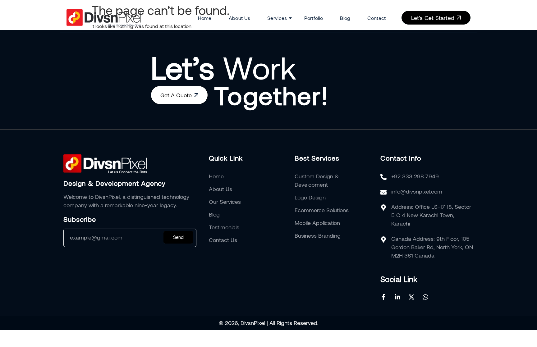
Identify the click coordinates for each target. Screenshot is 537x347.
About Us (239, 18)
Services (277, 18)
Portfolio (313, 18)
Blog (345, 18)
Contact (376, 18)
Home (205, 18)
